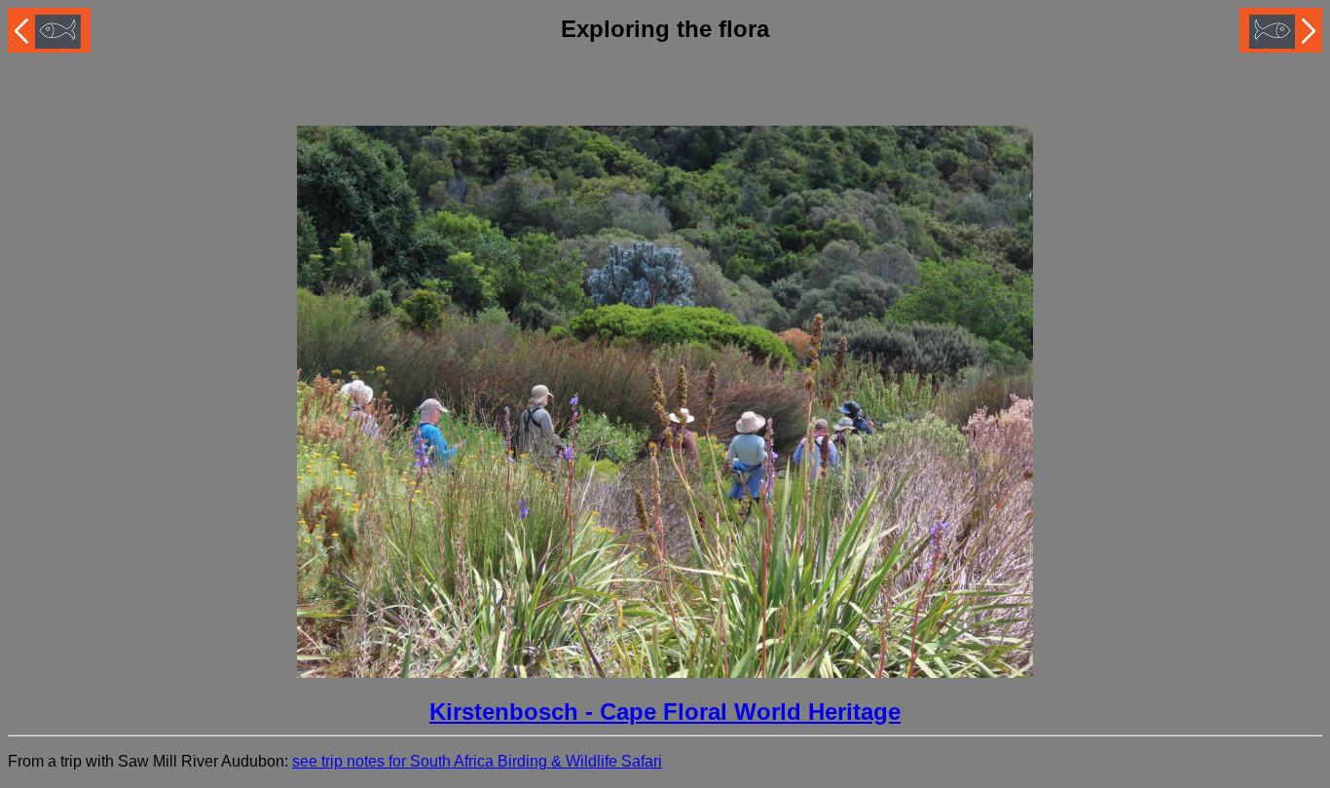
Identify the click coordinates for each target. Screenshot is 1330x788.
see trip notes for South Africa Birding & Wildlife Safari (477, 760)
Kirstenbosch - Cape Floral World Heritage (665, 711)
